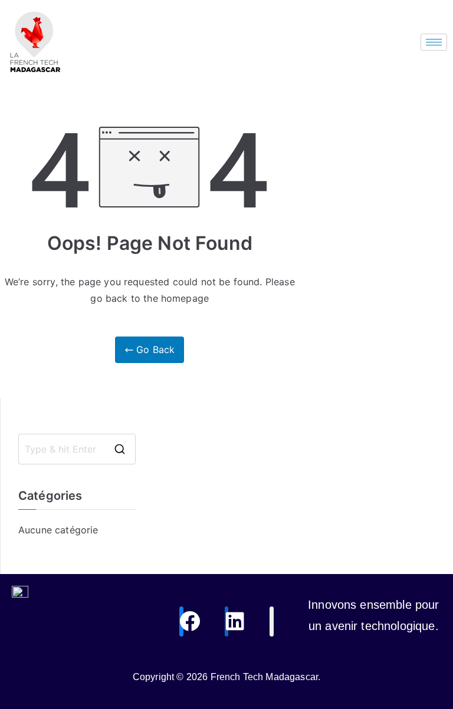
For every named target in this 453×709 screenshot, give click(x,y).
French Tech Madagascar (265, 677)
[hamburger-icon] (434, 42)
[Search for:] (77, 449)
